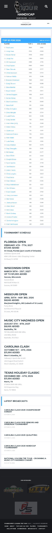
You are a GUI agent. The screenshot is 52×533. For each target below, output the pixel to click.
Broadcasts (32, 528)
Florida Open (15, 242)
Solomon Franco (12, 134)
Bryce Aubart (11, 91)
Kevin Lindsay (11, 213)
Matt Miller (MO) (12, 123)
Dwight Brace (11, 159)
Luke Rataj (10, 141)
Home (6, 526)
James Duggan (11, 94)
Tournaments (42, 526)
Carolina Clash (16, 346)
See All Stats (45, 40)
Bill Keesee (9, 152)
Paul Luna (9, 47)
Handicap (26, 24)
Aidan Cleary (10, 127)
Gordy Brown (10, 83)
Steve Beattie (10, 87)
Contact (42, 528)
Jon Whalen (11, 188)
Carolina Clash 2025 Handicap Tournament (20, 447)
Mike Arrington (11, 109)
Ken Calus (10, 210)
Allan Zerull (11, 206)
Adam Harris (10, 170)
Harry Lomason (12, 195)
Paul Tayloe (10, 65)
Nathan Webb (11, 76)
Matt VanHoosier (12, 224)
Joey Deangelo (11, 148)
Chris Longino (11, 174)
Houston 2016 (21, 18)
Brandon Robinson (12, 80)
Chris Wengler (11, 112)
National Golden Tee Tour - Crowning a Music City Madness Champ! (25, 459)
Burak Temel (10, 55)
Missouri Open (15, 294)
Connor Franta (12, 217)
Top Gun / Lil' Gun (22, 526)
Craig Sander (10, 120)
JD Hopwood (11, 62)
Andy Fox (10, 58)
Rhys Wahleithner (12, 184)
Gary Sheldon (11, 145)
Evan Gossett (11, 192)
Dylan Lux (10, 130)
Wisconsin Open (17, 268)
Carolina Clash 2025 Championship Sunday (22, 411)
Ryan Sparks (10, 163)
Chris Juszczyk (11, 73)
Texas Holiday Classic (21, 372)
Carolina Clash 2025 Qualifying (20, 435)
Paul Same (10, 177)
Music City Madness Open (24, 320)
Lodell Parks (10, 116)
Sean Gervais (10, 69)
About (12, 526)
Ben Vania (10, 199)
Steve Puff (9, 105)
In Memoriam (21, 528)
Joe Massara (11, 166)
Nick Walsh (10, 138)
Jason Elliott (10, 156)
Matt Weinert (11, 181)
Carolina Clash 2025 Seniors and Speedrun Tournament (21, 423)
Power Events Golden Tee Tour (15, 523)
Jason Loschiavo (11, 102)
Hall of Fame (11, 528)
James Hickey (11, 98)
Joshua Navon (12, 203)
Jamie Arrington (12, 221)
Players (33, 526)
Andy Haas (10, 51)
